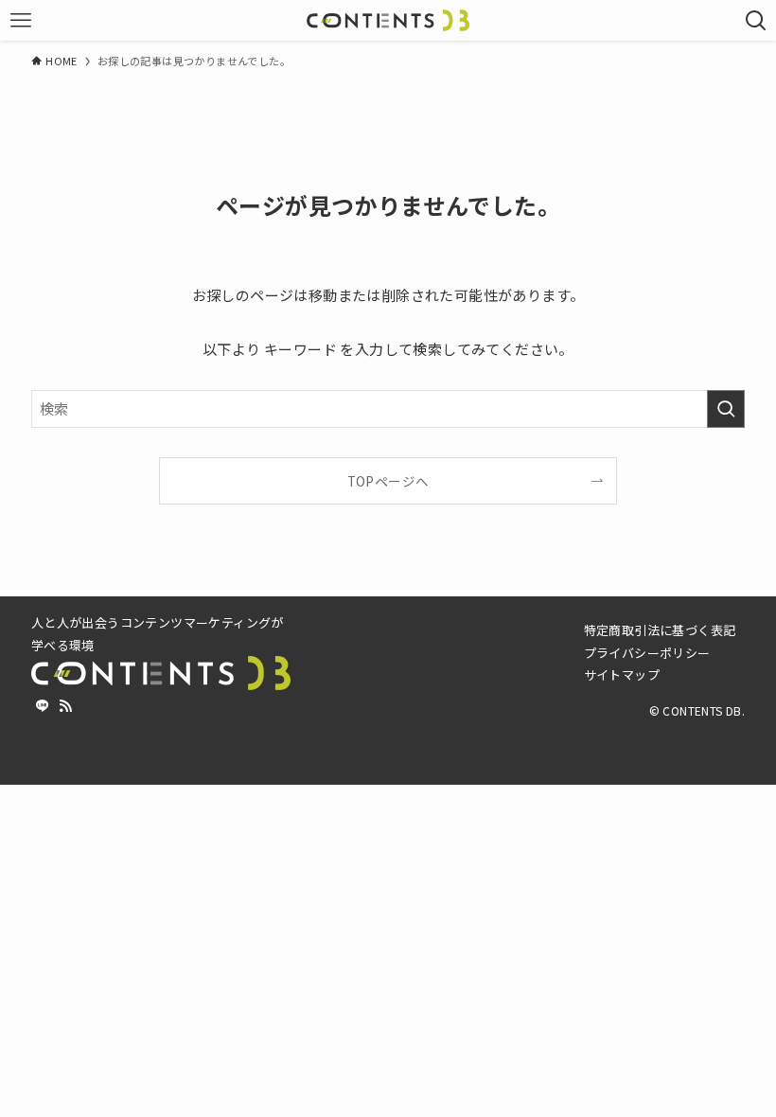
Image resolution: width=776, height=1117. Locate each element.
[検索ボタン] (755, 20)
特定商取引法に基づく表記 (660, 630)
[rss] (65, 706)
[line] (42, 706)
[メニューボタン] (20, 20)
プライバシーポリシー (647, 653)
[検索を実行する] (726, 409)
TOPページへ (388, 480)
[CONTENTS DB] (387, 20)
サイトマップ (622, 674)
